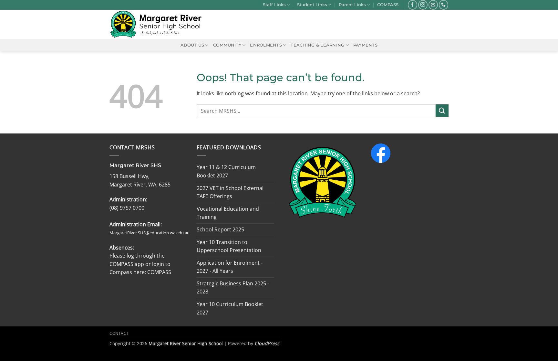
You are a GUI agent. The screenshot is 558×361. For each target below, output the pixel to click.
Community (227, 45)
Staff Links (274, 4)
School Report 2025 (220, 229)
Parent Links (352, 4)
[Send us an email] (433, 4)
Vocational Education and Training (228, 213)
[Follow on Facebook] (412, 4)
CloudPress (266, 343)
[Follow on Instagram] (423, 4)
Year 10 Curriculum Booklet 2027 (230, 308)
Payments (365, 45)
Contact (119, 333)
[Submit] (442, 110)
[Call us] (443, 4)
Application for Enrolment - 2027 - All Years (230, 267)
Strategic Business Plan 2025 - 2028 (233, 287)
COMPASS (387, 4)
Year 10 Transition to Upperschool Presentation (229, 246)
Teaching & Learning (317, 45)
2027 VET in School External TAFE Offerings (230, 192)
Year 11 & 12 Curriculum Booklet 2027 (226, 171)
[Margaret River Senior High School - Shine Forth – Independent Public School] (159, 24)
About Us (192, 45)
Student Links (312, 4)
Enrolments (266, 45)
